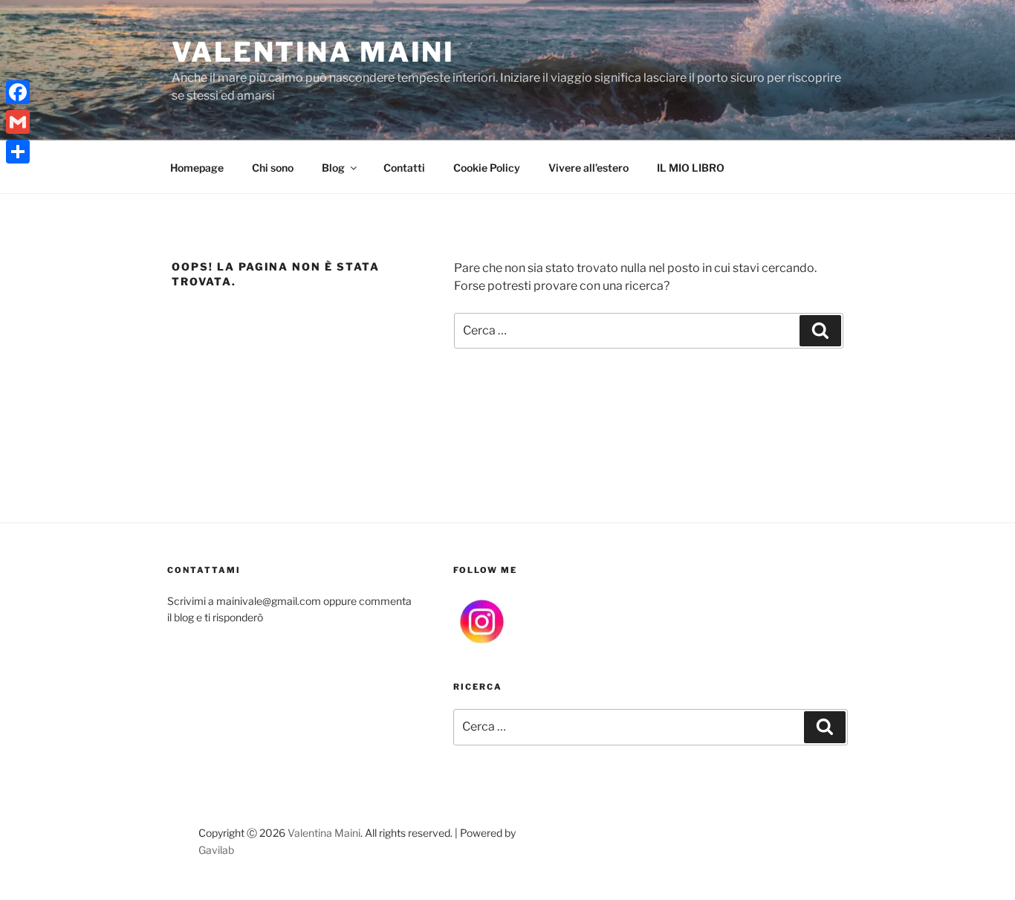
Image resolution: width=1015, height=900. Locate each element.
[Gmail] (18, 122)
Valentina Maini (313, 52)
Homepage (197, 167)
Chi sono (273, 167)
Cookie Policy (486, 167)
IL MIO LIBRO (690, 167)
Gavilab (216, 850)
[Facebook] (18, 92)
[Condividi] (18, 151)
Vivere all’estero (588, 167)
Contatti (404, 167)
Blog (333, 167)
